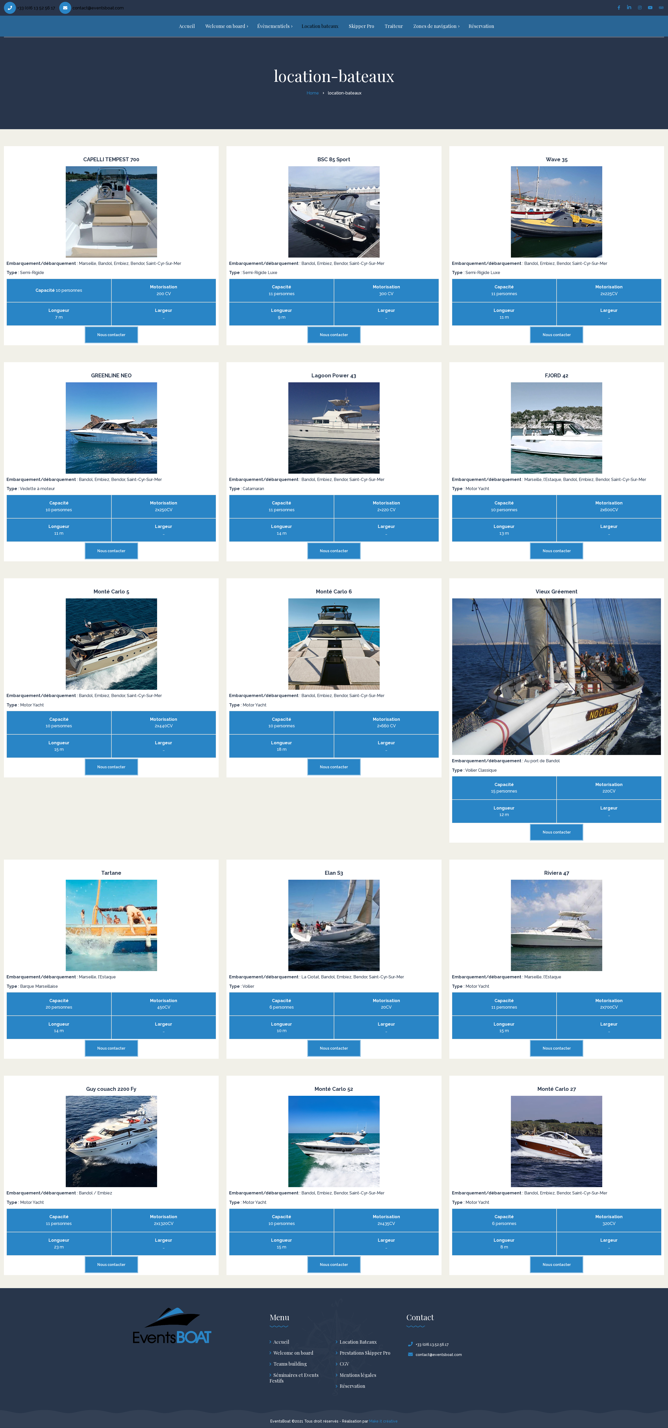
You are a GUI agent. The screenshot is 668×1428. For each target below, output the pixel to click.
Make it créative (383, 1421)
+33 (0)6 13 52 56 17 (36, 7)
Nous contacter (111, 335)
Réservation (352, 1386)
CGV (344, 1364)
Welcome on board (293, 1353)
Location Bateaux (358, 1342)
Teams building (290, 1364)
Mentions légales (358, 1375)
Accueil (281, 1342)
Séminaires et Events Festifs (294, 1378)
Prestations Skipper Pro (365, 1353)
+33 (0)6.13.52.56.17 (432, 1344)
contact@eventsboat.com (98, 7)
